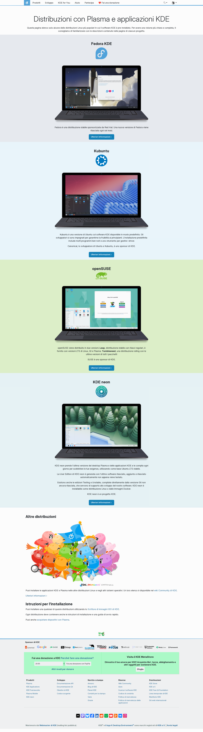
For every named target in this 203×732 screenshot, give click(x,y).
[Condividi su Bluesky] (87, 714)
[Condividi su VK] (120, 714)
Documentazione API (65, 683)
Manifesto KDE (155, 697)
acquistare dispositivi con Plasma (53, 620)
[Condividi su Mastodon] (83, 714)
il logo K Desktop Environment (119, 725)
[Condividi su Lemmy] (106, 714)
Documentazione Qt (65, 687)
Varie (90, 697)
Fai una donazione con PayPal (78, 664)
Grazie (90, 700)
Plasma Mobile (32, 694)
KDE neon (30, 697)
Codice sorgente (63, 694)
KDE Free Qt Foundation (158, 690)
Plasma (29, 683)
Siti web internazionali (157, 700)
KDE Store (153, 683)
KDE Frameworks (33, 690)
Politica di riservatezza (127, 697)
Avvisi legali (172, 725)
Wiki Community (124, 683)
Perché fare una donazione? (77, 658)
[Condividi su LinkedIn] (97, 714)
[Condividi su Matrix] (78, 714)
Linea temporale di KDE (158, 694)
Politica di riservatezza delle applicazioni (129, 701)
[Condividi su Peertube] (115, 714)
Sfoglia (140, 669)
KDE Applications (33, 687)
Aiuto (120, 687)
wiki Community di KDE (165, 590)
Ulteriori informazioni (100, 137)
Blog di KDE (92, 687)
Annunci (91, 683)
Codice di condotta (126, 694)
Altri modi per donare (63, 669)
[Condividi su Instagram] (125, 714)
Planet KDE (92, 690)
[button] (165, 3)
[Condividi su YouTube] (111, 714)
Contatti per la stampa (96, 694)
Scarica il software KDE (127, 690)
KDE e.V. (152, 687)
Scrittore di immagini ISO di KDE (103, 609)
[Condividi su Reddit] (101, 714)
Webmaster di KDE (47, 725)
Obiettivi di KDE (63, 690)
